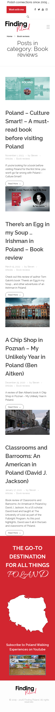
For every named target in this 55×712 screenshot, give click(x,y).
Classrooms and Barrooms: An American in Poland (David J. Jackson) (26, 464)
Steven (34, 155)
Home (9, 36)
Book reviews (23, 158)
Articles (9, 158)
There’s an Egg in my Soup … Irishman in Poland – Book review (27, 241)
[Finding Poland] (26, 690)
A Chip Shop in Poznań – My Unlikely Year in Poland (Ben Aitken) (25, 357)
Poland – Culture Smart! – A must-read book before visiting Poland (27, 130)
